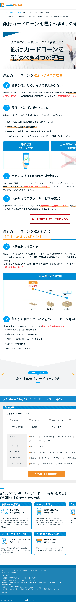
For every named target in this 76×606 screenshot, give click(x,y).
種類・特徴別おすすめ (13, 12)
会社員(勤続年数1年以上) (47, 437)
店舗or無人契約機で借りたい (65, 463)
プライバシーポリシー (14, 600)
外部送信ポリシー (33, 600)
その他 (48, 440)
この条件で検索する (47, 474)
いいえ (49, 446)
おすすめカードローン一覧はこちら (50, 218)
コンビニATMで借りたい (47, 463)
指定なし (33, 437)
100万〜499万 (63, 452)
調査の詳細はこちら (7, 592)
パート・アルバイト (36, 440)
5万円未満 (43, 452)
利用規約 (24, 600)
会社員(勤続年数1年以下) (64, 437)
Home (2, 12)
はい (41, 446)
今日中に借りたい (45, 458)
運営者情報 (3, 600)
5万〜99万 (53, 452)
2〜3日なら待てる (59, 458)
